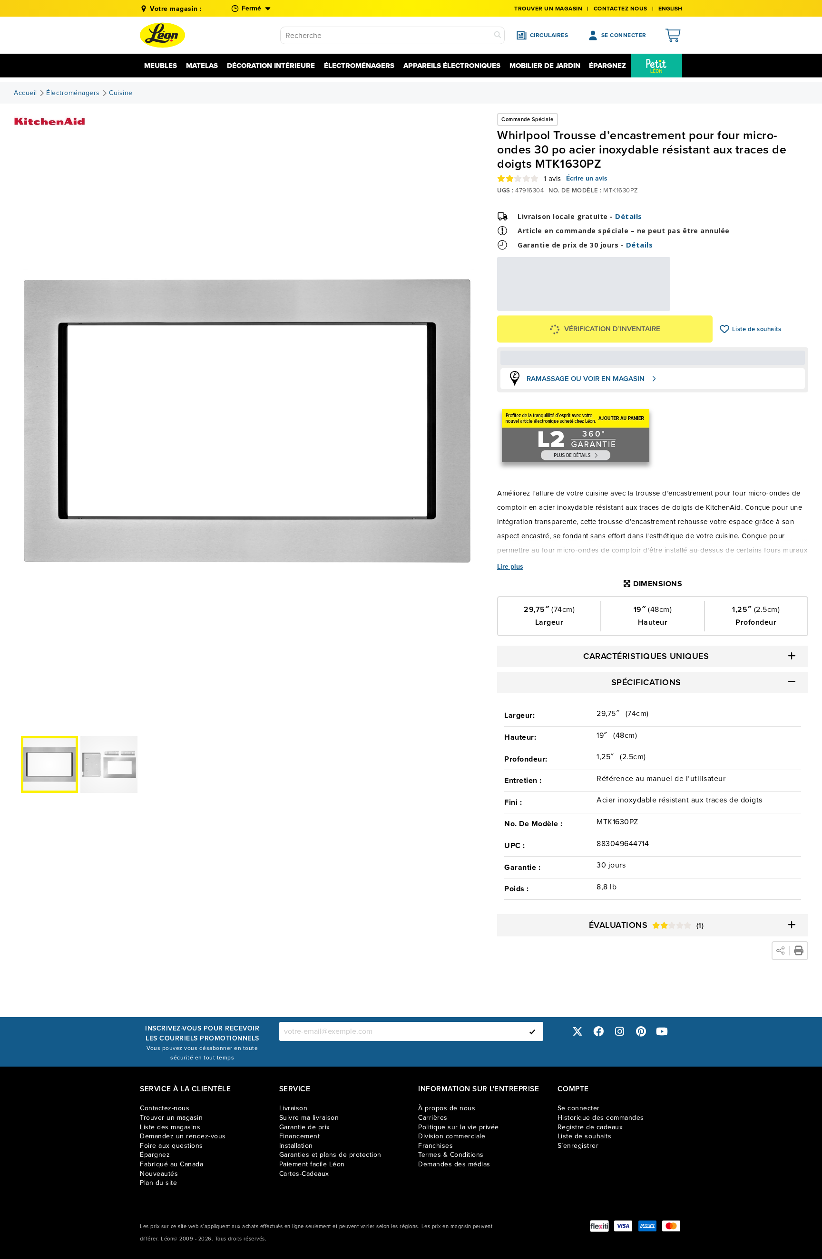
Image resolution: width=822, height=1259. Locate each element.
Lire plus (510, 567)
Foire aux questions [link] (171, 1146)
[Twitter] (577, 1031)
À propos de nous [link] (446, 1108)
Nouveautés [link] (159, 1174)
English (670, 8)
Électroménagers (359, 65)
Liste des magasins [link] (170, 1127)
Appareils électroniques (451, 65)
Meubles (160, 65)
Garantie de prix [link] (304, 1127)
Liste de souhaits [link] (585, 1136)
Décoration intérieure (271, 65)
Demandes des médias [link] (454, 1164)
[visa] (623, 1226)
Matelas (202, 65)
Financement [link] (299, 1136)
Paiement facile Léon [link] (312, 1164)
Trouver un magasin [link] (548, 8)
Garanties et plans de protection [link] (330, 1155)
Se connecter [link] (579, 1108)
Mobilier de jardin (544, 65)
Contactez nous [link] (620, 8)
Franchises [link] (435, 1146)
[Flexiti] (599, 1226)
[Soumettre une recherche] (497, 35)
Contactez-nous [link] (164, 1108)
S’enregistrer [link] (578, 1146)
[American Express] (647, 1226)
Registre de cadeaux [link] (590, 1127)
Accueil (25, 93)
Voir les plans (638, 304)
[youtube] (662, 1031)
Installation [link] (296, 1146)
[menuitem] (656, 65)
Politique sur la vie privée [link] (458, 1127)
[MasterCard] (671, 1226)
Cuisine (121, 93)
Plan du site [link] (158, 1183)
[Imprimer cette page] (799, 950)
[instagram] (619, 1031)
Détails (628, 216)
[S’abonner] (532, 1031)
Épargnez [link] (155, 1155)
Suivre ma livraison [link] (309, 1118)
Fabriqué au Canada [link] (171, 1164)
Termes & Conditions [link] (451, 1155)
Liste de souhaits (725, 329)
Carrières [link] (433, 1118)
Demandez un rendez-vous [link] (183, 1136)
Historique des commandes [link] (601, 1118)
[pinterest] (640, 1031)
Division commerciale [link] (451, 1136)
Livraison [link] (293, 1108)
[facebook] (598, 1031)
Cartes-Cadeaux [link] (304, 1174)
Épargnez (607, 65)
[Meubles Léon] (162, 35)
